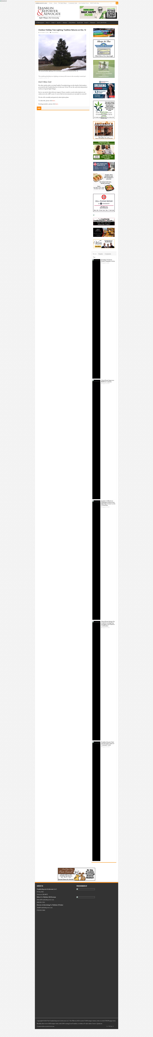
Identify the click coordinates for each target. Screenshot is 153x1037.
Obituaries (92, 22)
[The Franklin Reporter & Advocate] (48, 12)
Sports (58, 22)
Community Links (72, 3)
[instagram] (113, 1026)
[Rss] (107, 1026)
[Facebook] (108, 1026)
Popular (100, 254)
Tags (94, 257)
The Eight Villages (62, 3)
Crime (52, 22)
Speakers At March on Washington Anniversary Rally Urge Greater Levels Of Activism (108, 503)
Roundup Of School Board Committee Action (108, 260)
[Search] (117, 3)
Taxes (47, 22)
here (54, 100)
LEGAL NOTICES (101, 22)
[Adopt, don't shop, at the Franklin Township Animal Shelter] (76, 874)
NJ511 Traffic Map (94, 3)
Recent (95, 254)
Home (50, 3)
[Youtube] (111, 1026)
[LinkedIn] (110, 1026)
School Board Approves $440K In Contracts (107, 381)
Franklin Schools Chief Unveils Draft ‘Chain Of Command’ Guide (107, 743)
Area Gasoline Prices (84, 3)
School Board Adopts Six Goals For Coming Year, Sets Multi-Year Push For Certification (108, 624)
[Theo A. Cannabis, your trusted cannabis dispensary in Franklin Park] (98, 12)
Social (85, 22)
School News (72, 22)
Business (65, 22)
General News (55, 32)
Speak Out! (80, 22)
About (55, 3)
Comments (108, 254)
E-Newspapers (40, 22)
